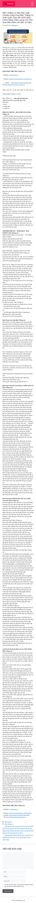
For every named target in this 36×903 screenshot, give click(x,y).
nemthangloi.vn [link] (13, 75)
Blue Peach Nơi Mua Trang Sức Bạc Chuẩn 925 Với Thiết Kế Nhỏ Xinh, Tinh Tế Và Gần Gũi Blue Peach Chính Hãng (18, 837)
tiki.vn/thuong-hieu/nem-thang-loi (15, 84)
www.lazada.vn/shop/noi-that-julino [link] (21, 82)
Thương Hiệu (8, 821)
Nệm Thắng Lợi (12, 47)
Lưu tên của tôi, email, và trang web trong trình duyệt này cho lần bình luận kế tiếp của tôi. (18, 885)
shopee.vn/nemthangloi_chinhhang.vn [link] (20, 79)
